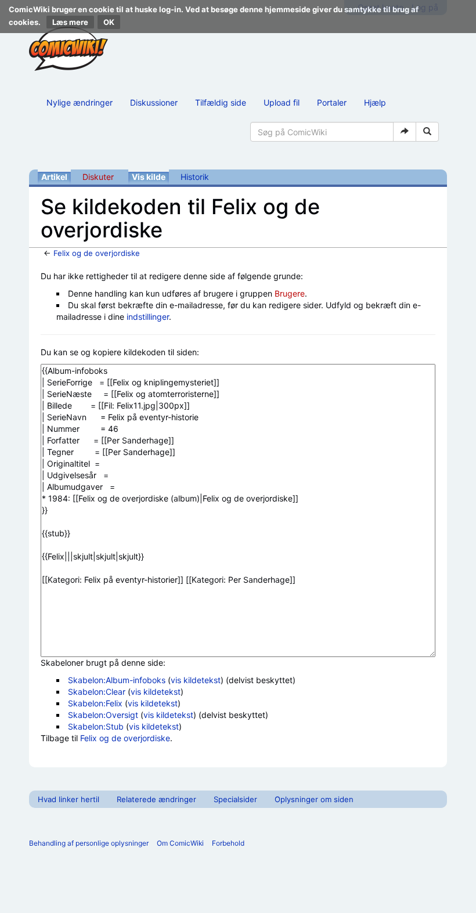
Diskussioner (154, 102)
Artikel (54, 177)
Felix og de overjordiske (96, 253)
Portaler (332, 102)
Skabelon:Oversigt (103, 715)
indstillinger (148, 317)
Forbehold (228, 843)
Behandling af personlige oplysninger (89, 843)
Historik (195, 177)
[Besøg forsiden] (68, 49)
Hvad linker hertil (68, 799)
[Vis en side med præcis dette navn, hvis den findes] (404, 132)
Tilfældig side (220, 102)
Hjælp (375, 102)
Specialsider (235, 799)
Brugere (290, 293)
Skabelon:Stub (96, 726)
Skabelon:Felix (95, 703)
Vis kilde (148, 177)
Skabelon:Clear (96, 692)
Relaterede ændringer (156, 799)
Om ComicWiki (180, 843)
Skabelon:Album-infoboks (116, 680)
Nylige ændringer (79, 102)
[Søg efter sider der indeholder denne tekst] (427, 132)
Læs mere (70, 22)
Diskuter (98, 177)
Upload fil (282, 102)
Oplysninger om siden (314, 799)
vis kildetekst (196, 680)
